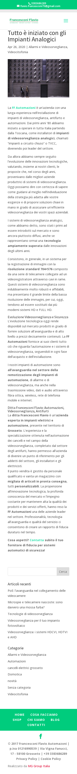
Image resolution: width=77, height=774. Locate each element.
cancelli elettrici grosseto (25, 668)
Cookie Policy (51, 759)
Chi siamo (36, 720)
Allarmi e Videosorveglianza (48, 47)
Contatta (37, 540)
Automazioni (17, 661)
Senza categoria (19, 687)
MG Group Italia (39, 766)
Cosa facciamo (44, 715)
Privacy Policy (26, 759)
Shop (17, 720)
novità (12, 681)
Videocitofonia (18, 52)
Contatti (36, 725)
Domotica (15, 674)
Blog (55, 720)
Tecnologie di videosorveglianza (30, 614)
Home (20, 715)
